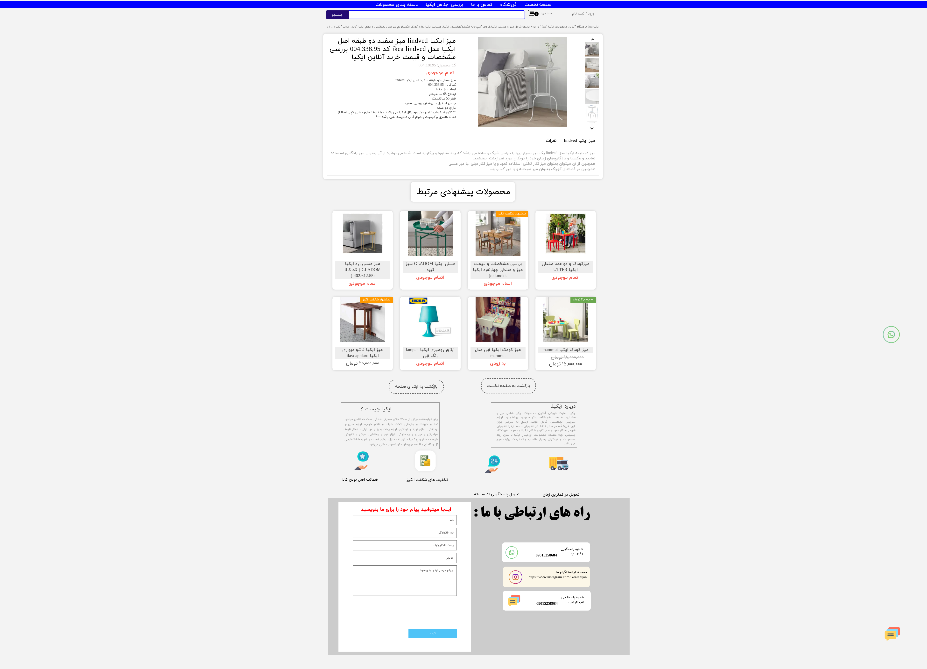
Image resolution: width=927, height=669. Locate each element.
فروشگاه (508, 4)
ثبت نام (578, 13)
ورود (591, 13)
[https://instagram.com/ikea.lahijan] (516, 577)
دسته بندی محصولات (397, 4)
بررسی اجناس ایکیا (444, 4)
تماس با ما (481, 4)
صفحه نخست (538, 4)
